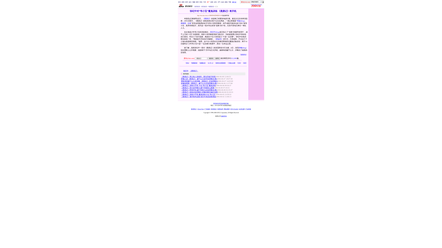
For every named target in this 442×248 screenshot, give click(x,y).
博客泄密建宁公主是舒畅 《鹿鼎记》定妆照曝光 (199, 81)
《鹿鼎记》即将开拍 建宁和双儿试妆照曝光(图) (199, 90)
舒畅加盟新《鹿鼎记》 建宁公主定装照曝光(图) (199, 83)
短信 (222, 2)
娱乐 (190, 2)
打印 (239, 63)
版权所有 (224, 116)
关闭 (244, 63)
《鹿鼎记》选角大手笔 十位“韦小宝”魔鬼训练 (198, 85)
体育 (186, 2)
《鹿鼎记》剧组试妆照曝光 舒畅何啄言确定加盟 (199, 92)
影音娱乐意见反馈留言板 (221, 103)
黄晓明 (183, 23)
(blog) (242, 21)
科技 (201, 2)
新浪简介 (194, 109)
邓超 (238, 21)
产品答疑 (248, 109)
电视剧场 (194, 63)
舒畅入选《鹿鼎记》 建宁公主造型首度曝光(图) (199, 79)
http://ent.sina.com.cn (203, 15)
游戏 (211, 2)
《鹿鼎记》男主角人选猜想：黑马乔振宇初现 (198, 77)
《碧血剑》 (218, 39)
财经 (197, 2)
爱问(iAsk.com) (189, 58)
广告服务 (207, 109)
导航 (229, 2)
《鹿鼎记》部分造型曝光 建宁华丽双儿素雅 (197, 88)
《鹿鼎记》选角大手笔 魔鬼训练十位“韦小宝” (198, 94)
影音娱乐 (204, 6)
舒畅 (240, 48)
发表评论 (243, 54)
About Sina (201, 109)
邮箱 (226, 2)
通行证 (234, 2)
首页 (179, 2)
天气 (219, 2)
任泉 (189, 23)
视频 (193, 2)
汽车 (204, 2)
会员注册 (242, 109)
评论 (187, 63)
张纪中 (212, 32)
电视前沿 (211, 6)
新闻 (183, 2)
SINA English (234, 109)
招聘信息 (220, 109)
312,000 (234, 58)
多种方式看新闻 (220, 63)
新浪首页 (197, 6)
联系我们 (214, 109)
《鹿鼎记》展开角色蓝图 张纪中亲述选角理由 (198, 97)
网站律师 (227, 109)
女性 (215, 2)
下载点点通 (231, 63)
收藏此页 (202, 63)
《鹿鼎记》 (207, 19)
